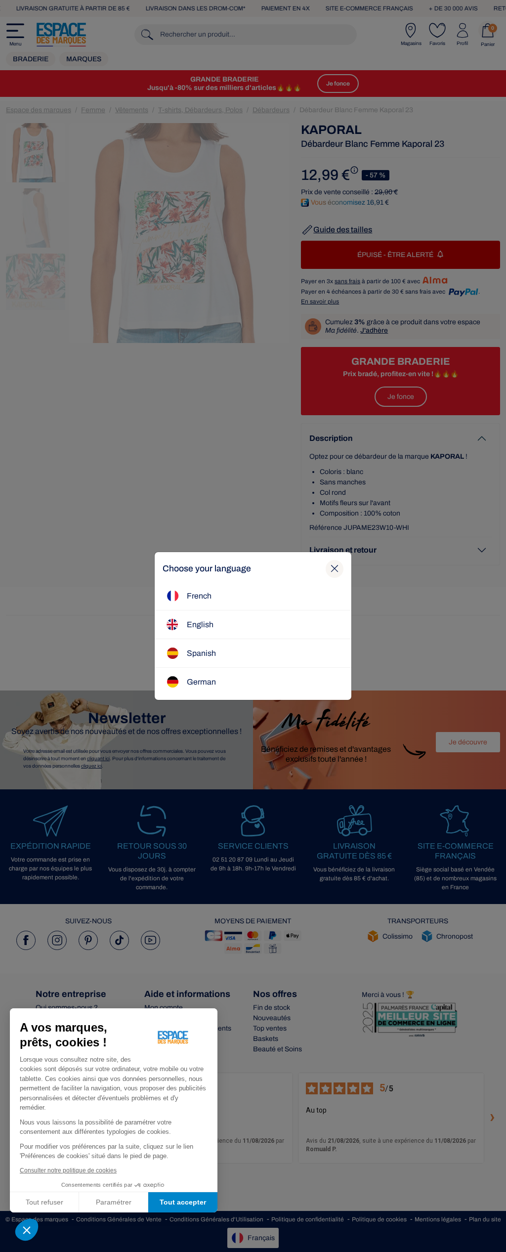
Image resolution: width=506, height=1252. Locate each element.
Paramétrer (113, 1202)
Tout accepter (183, 1202)
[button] (27, 1230)
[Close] (334, 569)
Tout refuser (44, 1202)
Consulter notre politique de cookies (68, 1170)
